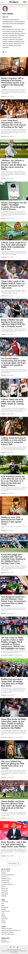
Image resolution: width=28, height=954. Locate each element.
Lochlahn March (11, 655)
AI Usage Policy (16, 950)
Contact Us (4, 876)
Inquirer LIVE (4, 918)
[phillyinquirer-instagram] (17, 947)
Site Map (3, 922)
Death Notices (4, 894)
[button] (1, 2)
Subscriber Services (6, 878)
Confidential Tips (5, 882)
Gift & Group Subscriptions (7, 874)
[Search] (4, 2)
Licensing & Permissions (7, 884)
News (2, 903)
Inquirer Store (4, 890)
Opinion (3, 915)
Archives (3, 920)
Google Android (5, 941)
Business (3, 909)
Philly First (3, 917)
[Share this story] (26, 96)
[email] (3, 52)
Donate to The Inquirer (6, 928)
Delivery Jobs (4, 888)
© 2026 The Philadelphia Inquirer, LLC (14, 949)
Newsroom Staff (5, 880)
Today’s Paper (4, 901)
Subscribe (3, 895)
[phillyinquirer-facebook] (14, 947)
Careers (3, 886)
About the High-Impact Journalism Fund (10, 930)
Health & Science (5, 911)
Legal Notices (4, 892)
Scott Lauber (4, 655)
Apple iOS (3, 940)
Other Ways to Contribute (7, 932)
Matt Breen (3, 96)
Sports (2, 905)
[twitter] (6, 52)
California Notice (23, 950)
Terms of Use (4, 950)
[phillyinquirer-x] (10, 947)
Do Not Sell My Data (14, 952)
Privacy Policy (10, 950)
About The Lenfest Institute (7, 934)
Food (2, 913)
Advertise (3, 872)
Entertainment (4, 907)
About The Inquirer (5, 871)
